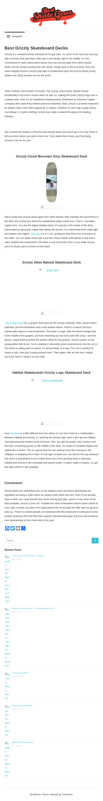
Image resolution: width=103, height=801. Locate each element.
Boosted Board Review (20, 673)
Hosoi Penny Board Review (22, 706)
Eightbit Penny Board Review (22, 742)
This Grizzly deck (14, 323)
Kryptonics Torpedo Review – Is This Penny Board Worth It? (33, 608)
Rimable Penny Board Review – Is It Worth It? (28, 556)
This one (35, 233)
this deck (15, 433)
